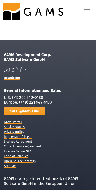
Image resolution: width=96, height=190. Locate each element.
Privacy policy (14, 132)
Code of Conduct (16, 156)
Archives (10, 166)
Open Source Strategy (20, 161)
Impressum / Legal (18, 137)
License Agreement (18, 141)
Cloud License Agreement (22, 146)
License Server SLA (17, 151)
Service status (14, 127)
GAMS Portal (13, 122)
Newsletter (12, 78)
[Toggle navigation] (87, 12)
